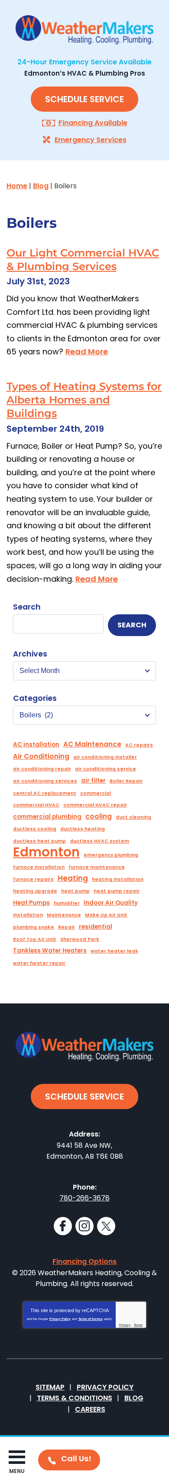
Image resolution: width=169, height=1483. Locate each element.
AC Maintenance (92, 744)
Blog (41, 186)
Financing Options (84, 1261)
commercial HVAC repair (95, 805)
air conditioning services (45, 781)
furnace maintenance (96, 867)
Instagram (84, 1226)
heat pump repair (117, 891)
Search (27, 607)
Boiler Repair (126, 781)
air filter (93, 780)
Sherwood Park (79, 939)
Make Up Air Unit (106, 915)
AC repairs (139, 745)
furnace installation (39, 867)
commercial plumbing (47, 817)
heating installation (117, 879)
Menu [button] (17, 1471)
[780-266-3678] (69, 1460)
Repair (66, 927)
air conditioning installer (105, 757)
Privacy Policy (60, 1318)
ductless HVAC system (99, 841)
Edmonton (46, 852)
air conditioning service (105, 769)
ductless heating (82, 829)
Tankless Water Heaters (50, 950)
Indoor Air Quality (111, 903)
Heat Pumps (31, 903)
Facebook (63, 1226)
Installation (28, 915)
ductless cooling (34, 829)
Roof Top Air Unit (34, 939)
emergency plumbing (111, 855)
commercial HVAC (36, 805)
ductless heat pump (39, 841)
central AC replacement (44, 793)
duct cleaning (133, 817)
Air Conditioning (41, 756)
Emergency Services (91, 140)
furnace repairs (33, 879)
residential (95, 927)
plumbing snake (33, 927)
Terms (138, 1324)
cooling (98, 816)
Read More (86, 351)
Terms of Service (90, 1318)
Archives (30, 654)
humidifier (67, 903)
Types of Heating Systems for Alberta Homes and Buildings (84, 400)
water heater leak (114, 951)
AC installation (36, 744)
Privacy (124, 1324)
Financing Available (92, 123)
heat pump (75, 891)
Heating (73, 878)
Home (16, 186)
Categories (35, 698)
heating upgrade (35, 891)
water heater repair (39, 963)
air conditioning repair (42, 769)
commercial (95, 793)
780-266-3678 (84, 1198)
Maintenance (64, 915)
